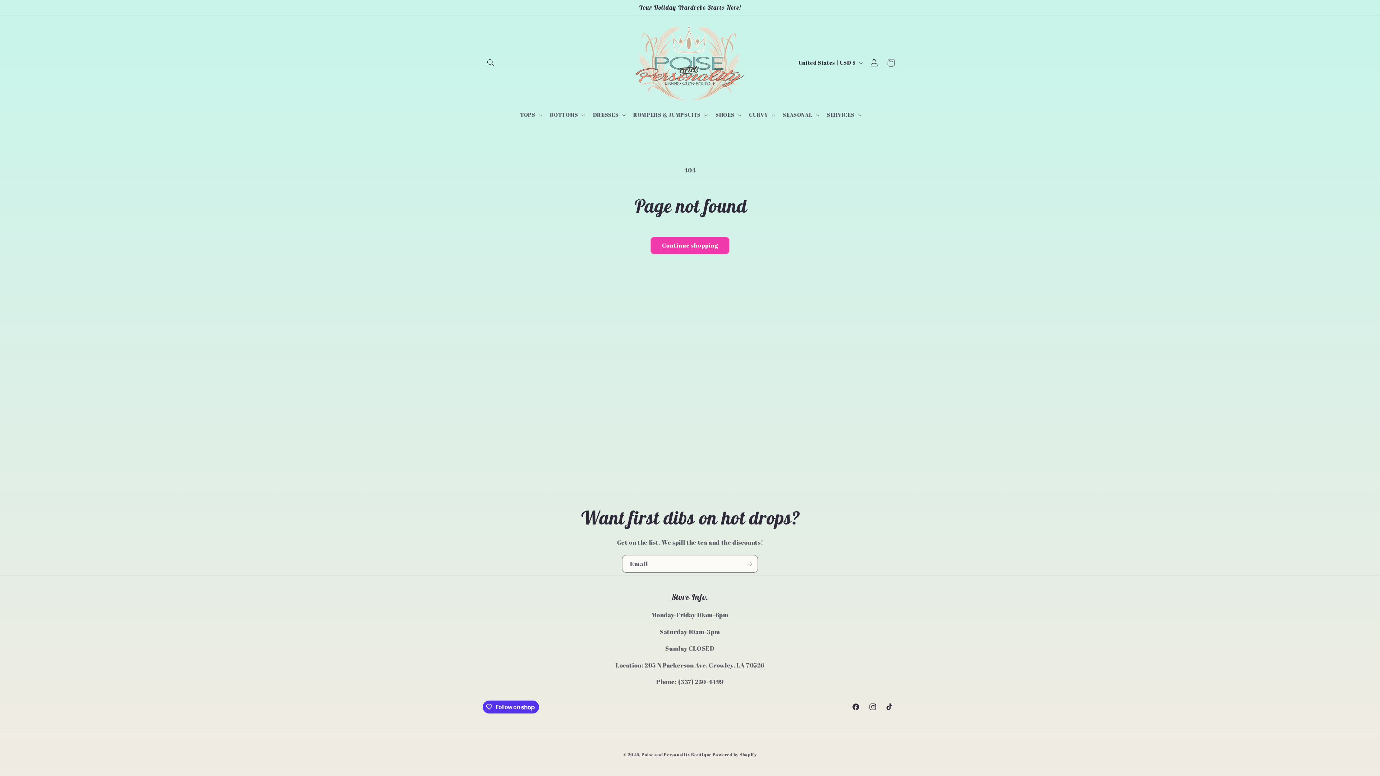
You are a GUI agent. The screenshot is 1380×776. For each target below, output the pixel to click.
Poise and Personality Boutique (676, 754)
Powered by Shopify (735, 754)
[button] (491, 63)
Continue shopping (690, 245)
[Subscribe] (749, 564)
